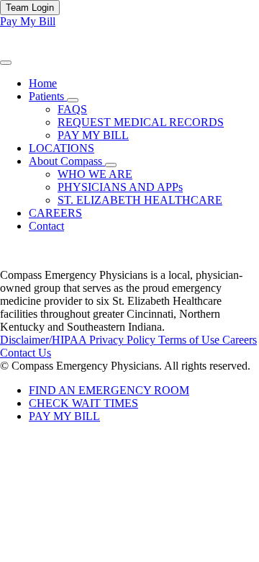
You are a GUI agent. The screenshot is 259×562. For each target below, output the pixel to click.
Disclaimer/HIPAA (44, 340)
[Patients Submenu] (72, 100)
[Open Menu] (6, 63)
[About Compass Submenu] (111, 165)
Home (43, 83)
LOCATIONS (61, 148)
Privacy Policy (123, 340)
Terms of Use (190, 340)
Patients (48, 96)
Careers (239, 340)
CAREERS (55, 213)
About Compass (67, 161)
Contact (46, 226)
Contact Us (25, 353)
